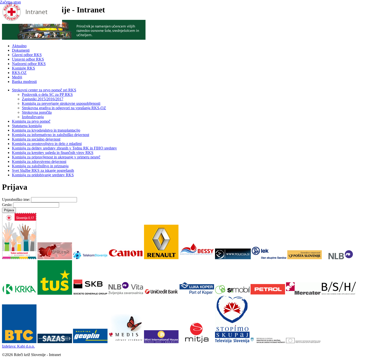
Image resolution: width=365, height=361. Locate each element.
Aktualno (19, 46)
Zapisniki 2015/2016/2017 (42, 99)
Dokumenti (21, 50)
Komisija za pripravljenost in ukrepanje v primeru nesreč (56, 157)
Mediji (17, 77)
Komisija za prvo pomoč (31, 121)
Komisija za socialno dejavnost (36, 139)
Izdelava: (18, 346)
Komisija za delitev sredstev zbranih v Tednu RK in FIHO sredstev (64, 148)
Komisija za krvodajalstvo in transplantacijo (46, 130)
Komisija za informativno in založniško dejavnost (50, 135)
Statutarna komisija (27, 126)
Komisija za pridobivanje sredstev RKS (43, 175)
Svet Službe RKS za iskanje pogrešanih (43, 170)
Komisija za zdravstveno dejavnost (39, 161)
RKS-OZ (19, 73)
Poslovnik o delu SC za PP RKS (47, 94)
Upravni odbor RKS (28, 59)
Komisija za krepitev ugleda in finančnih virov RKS (52, 152)
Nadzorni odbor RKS (29, 64)
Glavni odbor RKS (27, 55)
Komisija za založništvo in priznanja (40, 166)
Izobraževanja (33, 117)
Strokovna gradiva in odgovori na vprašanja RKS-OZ (64, 108)
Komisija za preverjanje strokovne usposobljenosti (61, 103)
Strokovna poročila (37, 112)
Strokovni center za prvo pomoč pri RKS (44, 90)
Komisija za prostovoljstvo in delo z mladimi (47, 144)
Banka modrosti (24, 81)
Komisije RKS (23, 68)
